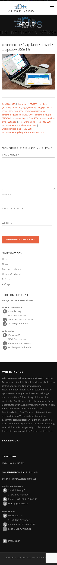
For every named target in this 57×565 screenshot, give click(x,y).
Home (5, 259)
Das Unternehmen (12, 269)
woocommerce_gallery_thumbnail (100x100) (23, 132)
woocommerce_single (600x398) (17, 128)
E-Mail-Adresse (12, 208)
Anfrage (6, 284)
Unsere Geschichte (12, 274)
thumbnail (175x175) (27, 104)
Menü (52, 7)
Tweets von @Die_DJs (13, 462)
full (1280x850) (9, 104)
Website (7, 222)
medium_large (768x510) (24, 107)
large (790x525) (45, 107)
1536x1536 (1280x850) (12, 111)
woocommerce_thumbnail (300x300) (19, 125)
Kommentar (10, 155)
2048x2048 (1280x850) (35, 111)
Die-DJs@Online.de (18, 323)
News (5, 264)
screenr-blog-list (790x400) (25, 118)
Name (6, 194)
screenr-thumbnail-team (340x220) (35, 121)
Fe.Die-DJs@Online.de (19, 347)
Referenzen (8, 279)
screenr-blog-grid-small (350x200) (17, 114)
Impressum (14, 540)
